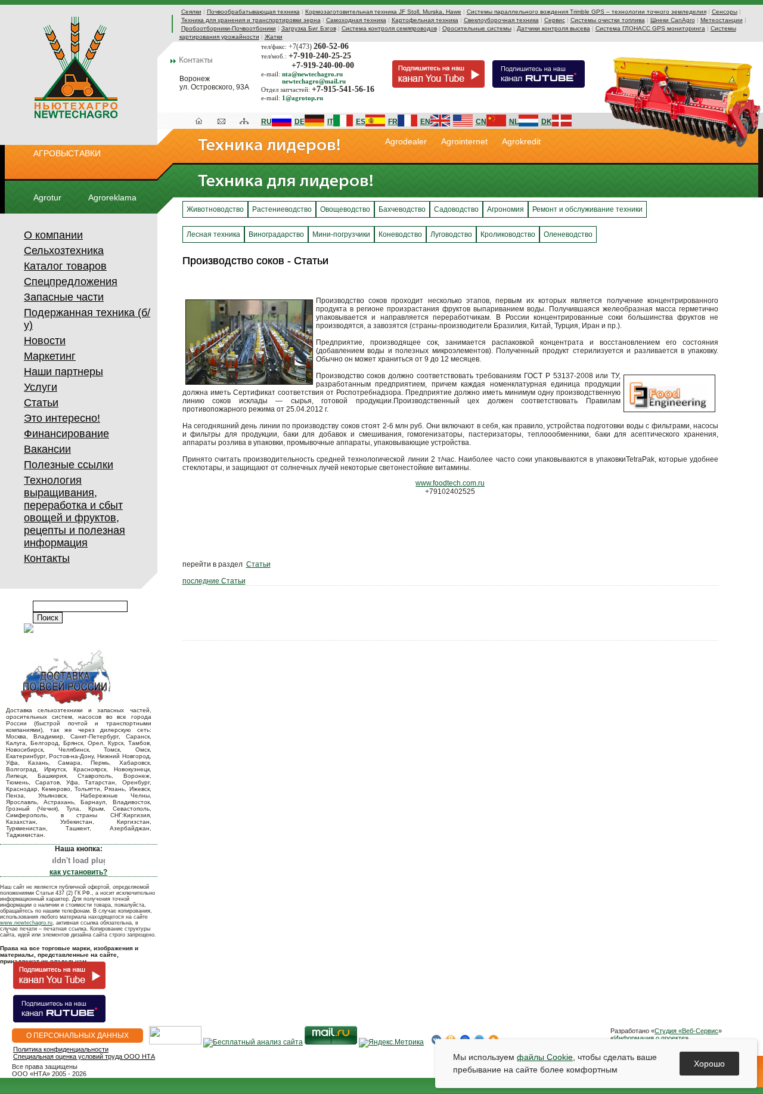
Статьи (41, 403)
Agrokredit (521, 141)
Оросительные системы (476, 28)
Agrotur (47, 197)
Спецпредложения (70, 282)
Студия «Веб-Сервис (686, 1030)
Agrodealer (406, 141)
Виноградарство (276, 234)
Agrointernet (464, 141)
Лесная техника (213, 234)
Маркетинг (50, 356)
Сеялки (191, 11)
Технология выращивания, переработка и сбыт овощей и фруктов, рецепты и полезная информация (74, 511)
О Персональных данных (77, 1035)
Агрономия (505, 209)
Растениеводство (282, 209)
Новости (45, 341)
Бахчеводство (402, 209)
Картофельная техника (425, 20)
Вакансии (47, 449)
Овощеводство (345, 209)
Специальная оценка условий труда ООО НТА (84, 1056)
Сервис (554, 20)
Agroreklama (112, 197)
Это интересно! (62, 418)
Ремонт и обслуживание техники (587, 209)
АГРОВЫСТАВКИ (67, 153)
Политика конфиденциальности (60, 1049)
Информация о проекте (649, 1038)
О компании (53, 235)
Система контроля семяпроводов (389, 28)
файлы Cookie (545, 1057)
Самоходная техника (356, 20)
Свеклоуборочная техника (501, 20)
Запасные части (64, 297)
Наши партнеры (63, 372)
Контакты (47, 558)
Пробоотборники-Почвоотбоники (228, 28)
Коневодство (400, 234)
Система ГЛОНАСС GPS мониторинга (650, 28)
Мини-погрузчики (341, 234)
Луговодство (451, 234)
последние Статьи (214, 581)
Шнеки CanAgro (672, 20)
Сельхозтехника (64, 250)
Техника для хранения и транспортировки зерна (251, 20)
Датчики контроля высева (553, 28)
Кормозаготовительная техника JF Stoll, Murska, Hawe (383, 11)
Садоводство (456, 209)
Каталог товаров (65, 266)
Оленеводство (568, 234)
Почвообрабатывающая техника (253, 11)
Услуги (40, 387)
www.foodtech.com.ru (450, 483)
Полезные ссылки (68, 465)
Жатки (274, 36)
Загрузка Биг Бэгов (308, 28)
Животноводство (215, 209)
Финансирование (66, 434)
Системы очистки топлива (607, 20)
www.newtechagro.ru (26, 923)
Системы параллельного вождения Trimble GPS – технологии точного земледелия (586, 11)
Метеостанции (721, 20)
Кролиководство (507, 234)
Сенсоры (724, 11)
